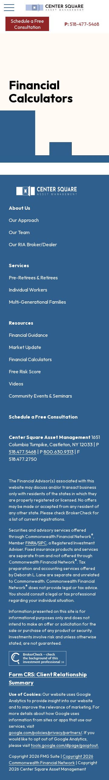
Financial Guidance (28, 335)
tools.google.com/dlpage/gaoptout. (65, 745)
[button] (27, 24)
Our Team (19, 232)
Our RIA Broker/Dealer (33, 244)
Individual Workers (28, 290)
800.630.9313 (59, 452)
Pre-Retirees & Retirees (33, 277)
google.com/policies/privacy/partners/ (45, 732)
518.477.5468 (22, 452)
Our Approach (24, 220)
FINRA (30, 543)
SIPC (42, 543)
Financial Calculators (30, 359)
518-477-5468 (81, 24)
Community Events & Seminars (40, 396)
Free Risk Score (25, 371)
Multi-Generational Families (37, 302)
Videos (16, 384)
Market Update (25, 347)
